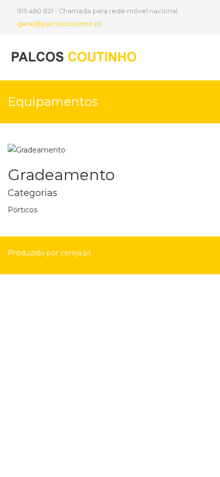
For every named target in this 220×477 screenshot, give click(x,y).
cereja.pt (75, 252)
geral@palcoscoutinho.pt (59, 24)
